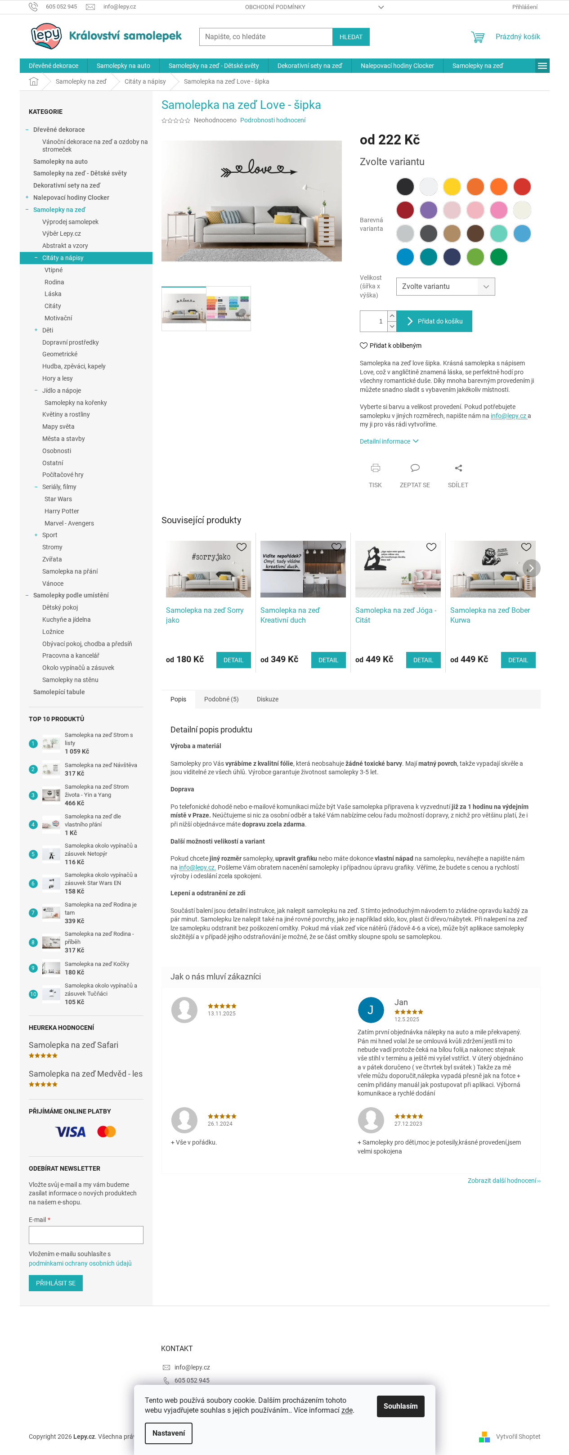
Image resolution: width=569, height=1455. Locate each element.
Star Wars (58, 499)
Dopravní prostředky (70, 342)
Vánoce (52, 583)
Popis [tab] (178, 699)
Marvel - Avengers (69, 523)
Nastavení (168, 1433)
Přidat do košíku (440, 321)
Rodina (54, 282)
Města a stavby (63, 438)
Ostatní (52, 463)
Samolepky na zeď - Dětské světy (80, 173)
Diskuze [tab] (267, 699)
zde (347, 1410)
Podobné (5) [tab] (221, 699)
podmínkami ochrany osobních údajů (80, 1263)
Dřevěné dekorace (59, 129)
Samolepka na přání (70, 571)
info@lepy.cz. (197, 867)
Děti (47, 330)
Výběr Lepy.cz (61, 233)
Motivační (58, 318)
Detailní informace (385, 441)
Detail (234, 660)
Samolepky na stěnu (70, 679)
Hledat (351, 36)
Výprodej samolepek (70, 221)
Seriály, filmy (59, 486)
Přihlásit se (56, 1283)
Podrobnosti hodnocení (272, 120)
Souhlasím (401, 1406)
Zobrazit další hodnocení (502, 1180)
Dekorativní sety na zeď (66, 185)
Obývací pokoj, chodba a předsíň (87, 643)
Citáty (53, 306)
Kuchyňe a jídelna (66, 619)
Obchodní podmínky (275, 7)
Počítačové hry (63, 474)
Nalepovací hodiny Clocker (71, 197)
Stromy (52, 547)
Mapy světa (58, 426)
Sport (50, 535)
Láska (53, 293)
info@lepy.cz (509, 415)
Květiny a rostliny (66, 414)
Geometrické (59, 354)
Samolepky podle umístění (71, 595)
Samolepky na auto (60, 161)
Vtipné (54, 270)
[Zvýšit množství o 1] (391, 316)
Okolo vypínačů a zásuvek (78, 667)
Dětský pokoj (60, 607)
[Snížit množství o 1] (391, 326)
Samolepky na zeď (59, 209)
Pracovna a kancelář (70, 655)
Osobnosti (56, 450)
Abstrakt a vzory (65, 245)
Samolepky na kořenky (76, 402)
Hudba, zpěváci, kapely (74, 366)
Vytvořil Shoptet (518, 1436)
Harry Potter (62, 511)
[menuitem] (53, 65)
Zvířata (52, 559)
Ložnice (53, 631)
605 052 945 (192, 1380)
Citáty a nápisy (63, 257)
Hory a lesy (57, 378)
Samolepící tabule (59, 692)
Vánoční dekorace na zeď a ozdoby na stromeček (95, 145)
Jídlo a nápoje (61, 390)
